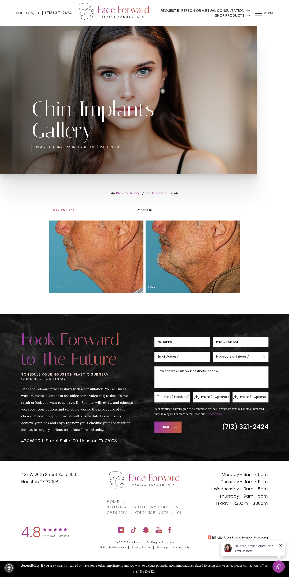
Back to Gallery (127, 193)
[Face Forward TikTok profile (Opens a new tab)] (133, 530)
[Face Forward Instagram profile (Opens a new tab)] (121, 530)
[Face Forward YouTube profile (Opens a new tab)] (159, 530)
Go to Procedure (160, 193)
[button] (9, 568)
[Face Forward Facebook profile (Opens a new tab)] (169, 530)
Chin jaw (117, 513)
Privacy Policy (213, 414)
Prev (63, 210)
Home (113, 502)
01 (179, 513)
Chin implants (152, 513)
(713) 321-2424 (58, 13)
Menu (268, 13)
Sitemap (162, 547)
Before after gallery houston (143, 507)
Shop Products (229, 16)
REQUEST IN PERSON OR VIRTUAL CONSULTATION (202, 11)
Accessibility (181, 547)
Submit (165, 427)
